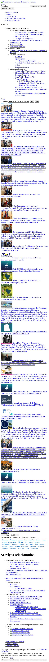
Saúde (17, 546)
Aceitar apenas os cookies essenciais (33, 660)
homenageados (6, 544)
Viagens (4, 542)
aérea (31, 544)
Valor (27, 544)
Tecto (25, 540)
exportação (5, 548)
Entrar (3, 4)
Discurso (38, 540)
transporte (41, 546)
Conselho (12, 542)
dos (27, 548)
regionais (5, 546)
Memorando (33, 546)
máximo (21, 540)
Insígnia (22, 544)
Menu (3, 25)
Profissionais (34, 548)
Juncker (31, 542)
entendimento (24, 546)
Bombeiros (13, 548)
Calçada (11, 546)
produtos (41, 544)
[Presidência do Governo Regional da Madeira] (18, 2)
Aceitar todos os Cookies (10, 660)
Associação (21, 548)
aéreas (44, 540)
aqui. (11, 658)
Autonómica (15, 544)
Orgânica (31, 540)
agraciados (37, 542)
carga (36, 544)
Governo (22, 542)
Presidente (13, 540)
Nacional (5, 540)
